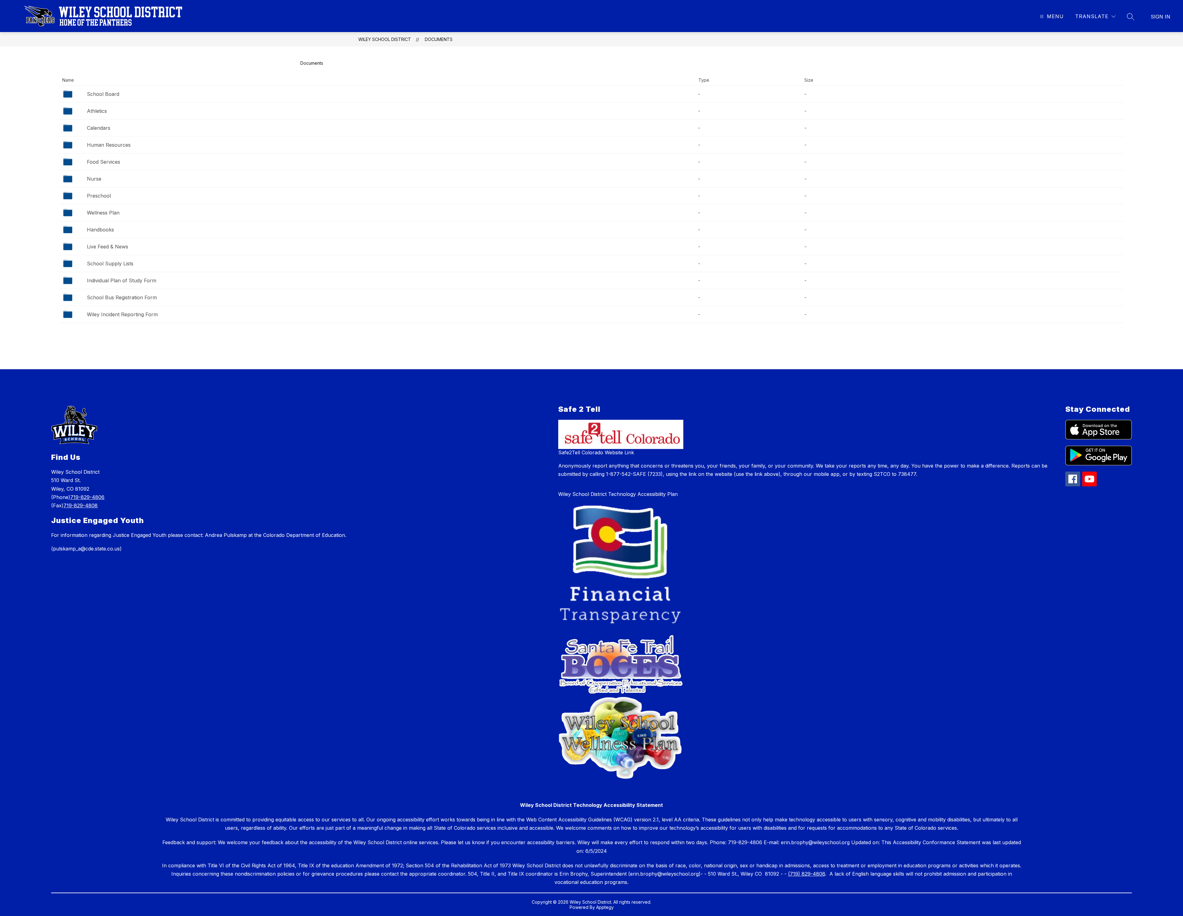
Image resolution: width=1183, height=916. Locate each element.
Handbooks (100, 230)
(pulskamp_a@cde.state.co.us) (86, 549)
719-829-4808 (80, 505)
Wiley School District (384, 39)
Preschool (99, 196)
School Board (103, 94)
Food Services (103, 162)
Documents (439, 39)
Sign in (1160, 17)
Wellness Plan (103, 213)
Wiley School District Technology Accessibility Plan (618, 494)
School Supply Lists (110, 263)
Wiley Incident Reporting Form (122, 314)
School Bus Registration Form (122, 297)
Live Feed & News (107, 246)
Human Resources (109, 145)
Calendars (98, 128)
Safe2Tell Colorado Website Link (596, 452)
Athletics (97, 111)
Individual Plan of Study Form (121, 280)
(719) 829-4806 (806, 874)
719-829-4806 (87, 497)
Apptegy (605, 907)
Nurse (94, 179)
